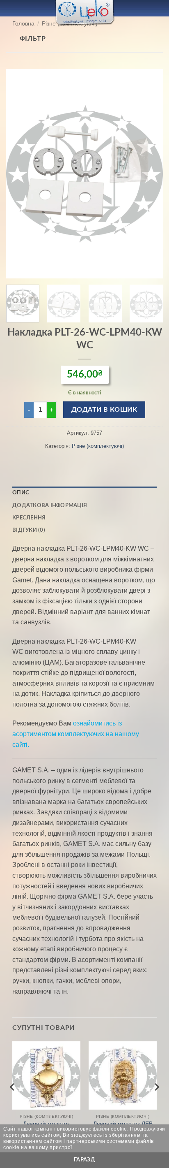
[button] (11, 8)
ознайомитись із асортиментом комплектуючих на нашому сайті (75, 734)
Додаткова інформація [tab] (49, 505)
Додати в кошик (104, 410)
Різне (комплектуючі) (98, 446)
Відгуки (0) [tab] (28, 530)
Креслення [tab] (29, 517)
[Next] (149, 174)
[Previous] (19, 174)
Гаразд (84, 1159)
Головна (23, 24)
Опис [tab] (20, 492)
